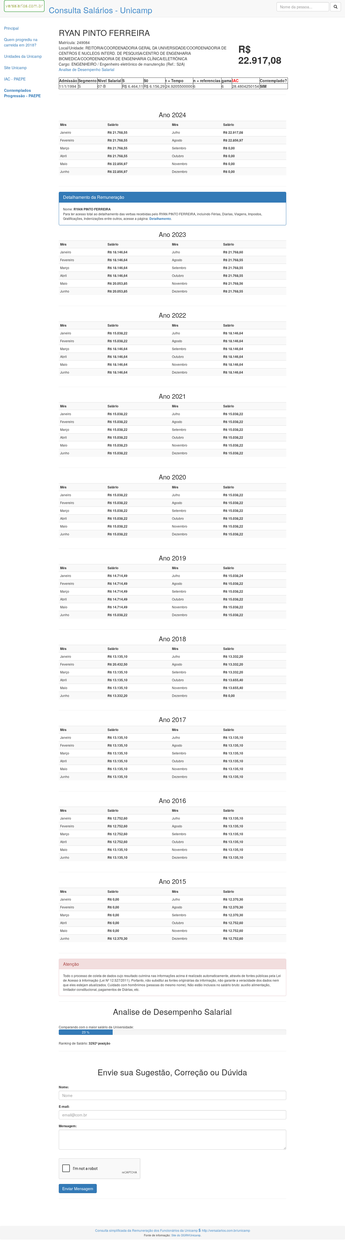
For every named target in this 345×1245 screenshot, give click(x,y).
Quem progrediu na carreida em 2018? (20, 42)
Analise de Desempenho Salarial (86, 69)
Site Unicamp (15, 67)
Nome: (64, 1087)
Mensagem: (68, 1126)
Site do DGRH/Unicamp (186, 1235)
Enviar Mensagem (77, 1188)
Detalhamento (160, 218)
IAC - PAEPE (15, 79)
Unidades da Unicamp (23, 56)
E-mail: (64, 1106)
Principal (11, 28)
